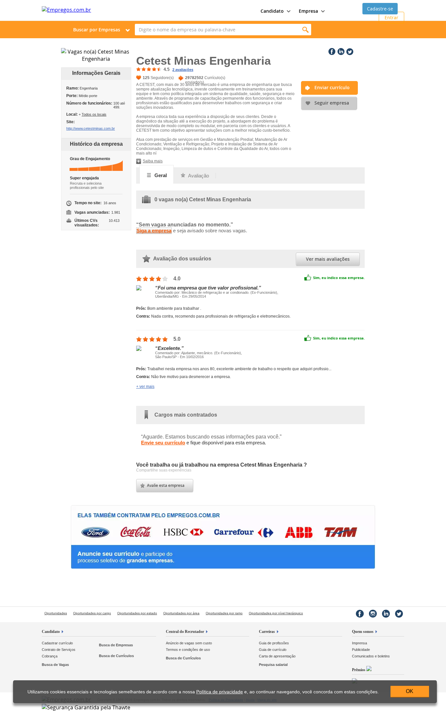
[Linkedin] (340, 50)
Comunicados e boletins (371, 656)
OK (409, 691)
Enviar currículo (332, 87)
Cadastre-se (380, 9)
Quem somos (363, 631)
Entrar (391, 17)
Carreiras (267, 631)
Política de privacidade (219, 691)
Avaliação (198, 175)
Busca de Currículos (116, 656)
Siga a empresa (153, 230)
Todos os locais (94, 114)
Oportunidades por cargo (92, 613)
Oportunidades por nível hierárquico (276, 613)
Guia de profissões (274, 643)
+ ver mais (145, 386)
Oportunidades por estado (137, 613)
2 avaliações (182, 70)
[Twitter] (349, 50)
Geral (160, 175)
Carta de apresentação (277, 656)
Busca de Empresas (116, 645)
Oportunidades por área (181, 613)
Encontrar (305, 29)
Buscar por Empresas (96, 29)
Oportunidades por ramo (224, 613)
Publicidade (361, 650)
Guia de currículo (272, 650)
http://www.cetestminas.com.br (90, 128)
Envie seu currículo (163, 442)
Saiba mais (153, 161)
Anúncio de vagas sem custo (189, 643)
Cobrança (49, 656)
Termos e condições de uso (188, 650)
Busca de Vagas (55, 665)
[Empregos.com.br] (66, 9)
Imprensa (359, 643)
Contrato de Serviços (58, 650)
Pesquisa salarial (273, 665)
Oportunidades (55, 613)
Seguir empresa (331, 103)
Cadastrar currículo (57, 643)
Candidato (51, 631)
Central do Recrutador (185, 631)
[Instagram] (373, 613)
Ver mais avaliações (328, 259)
